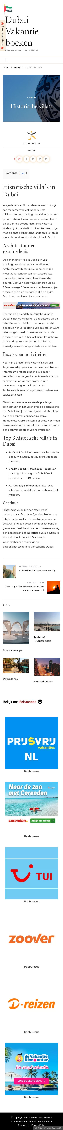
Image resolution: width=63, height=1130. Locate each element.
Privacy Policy (45, 1121)
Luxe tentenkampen (13, 650)
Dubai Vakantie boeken (22, 31)
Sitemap (22, 1125)
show (22, 173)
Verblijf (31, 97)
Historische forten (43, 682)
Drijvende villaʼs (11, 679)
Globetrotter (31, 143)
